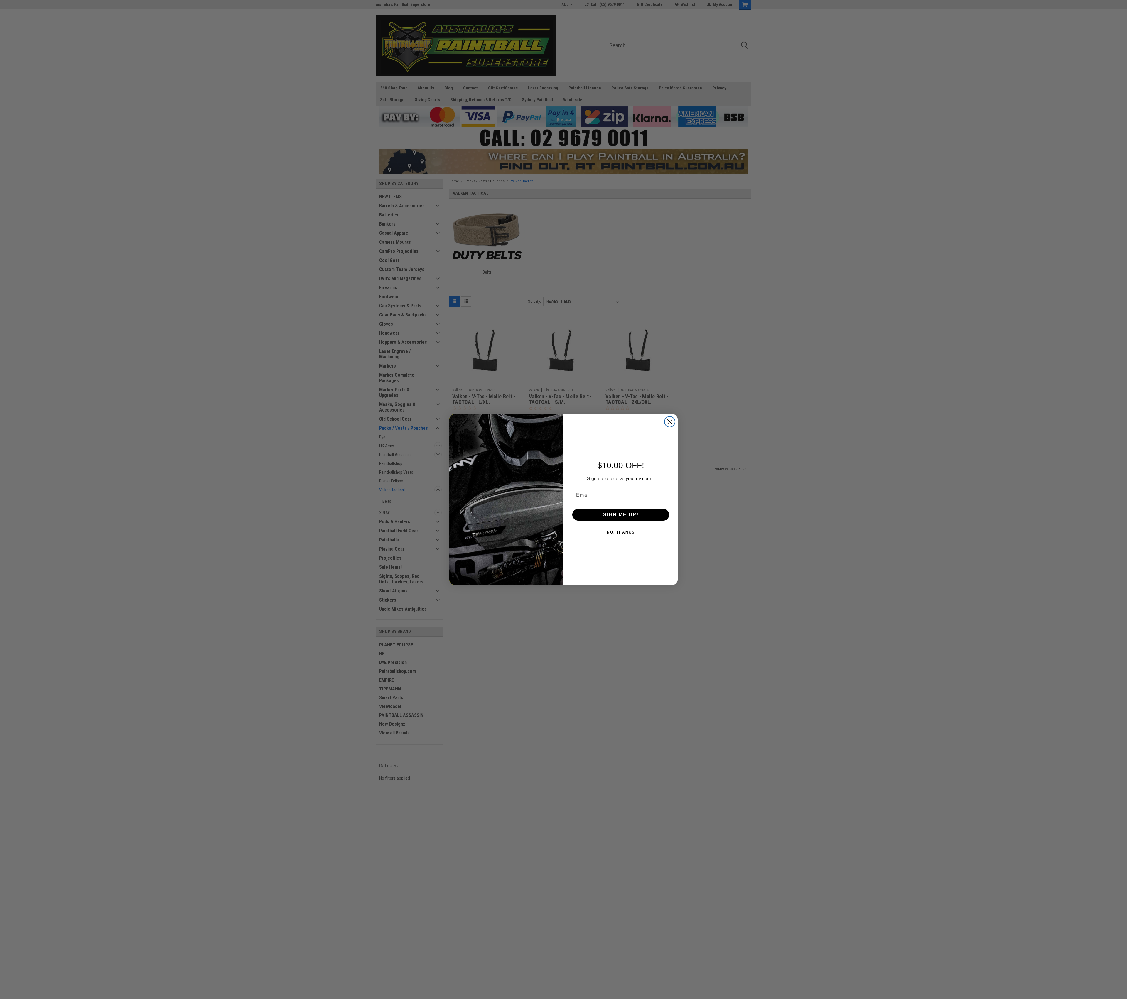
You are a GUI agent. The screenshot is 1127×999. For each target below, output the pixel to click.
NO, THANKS (621, 532)
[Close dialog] (669, 421)
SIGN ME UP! (621, 514)
